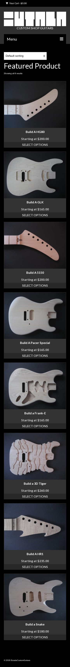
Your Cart (18, 3)
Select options (35, 144)
